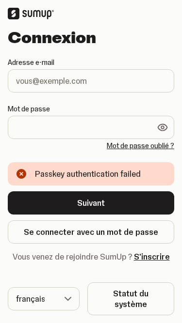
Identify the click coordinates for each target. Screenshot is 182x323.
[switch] (162, 127)
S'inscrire (152, 256)
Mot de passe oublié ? (140, 145)
